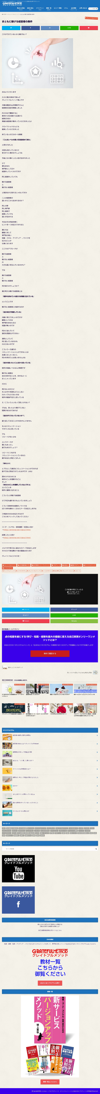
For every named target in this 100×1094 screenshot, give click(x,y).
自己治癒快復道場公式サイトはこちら (50, 930)
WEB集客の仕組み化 (12, 828)
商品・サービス (44, 833)
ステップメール (7, 830)
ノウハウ (37, 830)
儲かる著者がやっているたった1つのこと (25, 802)
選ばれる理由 (21, 8)
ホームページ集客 (72, 830)
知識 (95, 833)
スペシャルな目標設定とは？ (22, 769)
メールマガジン (47, 570)
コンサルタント (73, 828)
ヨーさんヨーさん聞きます (21, 811)
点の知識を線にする (24, 565)
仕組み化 (31, 833)
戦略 (67, 833)
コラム (66, 8)
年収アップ (58, 833)
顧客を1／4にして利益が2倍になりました (25, 777)
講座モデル (28, 835)
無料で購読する (50, 653)
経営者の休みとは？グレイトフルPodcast (26, 743)
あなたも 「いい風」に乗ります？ (23, 760)
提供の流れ (30, 8)
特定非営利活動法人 (83, 833)
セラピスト (22, 830)
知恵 (91, 833)
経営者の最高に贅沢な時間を (22, 735)
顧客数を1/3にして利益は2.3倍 (22, 752)
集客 (38, 835)
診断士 (22, 835)
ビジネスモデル (8, 568)
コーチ (81, 828)
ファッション (54, 830)
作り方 (37, 833)
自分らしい (9, 835)
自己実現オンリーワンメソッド (41, 565)
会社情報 (73, 8)
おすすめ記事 (22, 828)
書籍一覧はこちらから (50, 1082)
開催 (34, 835)
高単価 (42, 835)
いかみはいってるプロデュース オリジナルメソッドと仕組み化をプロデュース (64, 1091)
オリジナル (31, 828)
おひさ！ (15, 785)
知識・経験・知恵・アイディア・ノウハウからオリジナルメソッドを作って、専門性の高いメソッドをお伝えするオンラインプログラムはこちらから (50, 944)
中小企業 (19, 833)
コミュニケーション (67, 570)
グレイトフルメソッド (10, 565)
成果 (63, 833)
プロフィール (62, 830)
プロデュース (56, 565)
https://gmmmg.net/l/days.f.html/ (17, 530)
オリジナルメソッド (90, 565)
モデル (14, 833)
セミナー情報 (58, 8)
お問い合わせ (83, 8)
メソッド (81, 830)
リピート (77, 570)
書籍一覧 (48, 8)
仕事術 (25, 833)
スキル (92, 828)
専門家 (52, 833)
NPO (4, 828)
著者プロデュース (76, 565)
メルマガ (87, 830)
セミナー (14, 830)
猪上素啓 (56, 570)
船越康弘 (16, 835)
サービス (86, 828)
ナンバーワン (29, 830)
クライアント (40, 8)
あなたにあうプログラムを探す (50, 983)
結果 (4, 835)
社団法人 (66, 565)
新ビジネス (73, 833)
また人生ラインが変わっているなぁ (24, 794)
